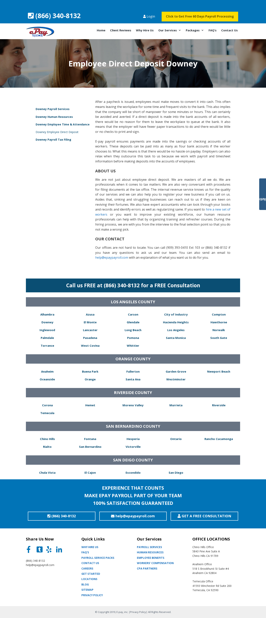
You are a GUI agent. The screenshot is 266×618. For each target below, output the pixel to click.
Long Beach (133, 330)
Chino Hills (47, 439)
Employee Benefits (150, 558)
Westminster (176, 379)
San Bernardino (90, 447)
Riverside (218, 405)
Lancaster (90, 330)
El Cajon (90, 472)
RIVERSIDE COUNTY (133, 392)
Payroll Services (149, 547)
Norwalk (218, 330)
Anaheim (47, 371)
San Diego (176, 472)
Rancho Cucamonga (218, 439)
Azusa (90, 314)
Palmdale (47, 338)
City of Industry (176, 314)
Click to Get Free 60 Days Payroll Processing (200, 16)
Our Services (167, 30)
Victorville (133, 447)
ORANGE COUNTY (133, 358)
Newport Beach (218, 371)
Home (101, 30)
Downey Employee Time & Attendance (63, 124)
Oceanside (47, 379)
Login (150, 16)
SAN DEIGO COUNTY (133, 460)
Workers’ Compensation (155, 563)
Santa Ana (133, 379)
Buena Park (90, 371)
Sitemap (87, 590)
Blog (85, 584)
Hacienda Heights (176, 322)
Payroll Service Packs (97, 558)
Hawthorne (219, 322)
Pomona (133, 338)
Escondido (133, 472)
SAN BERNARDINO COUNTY (133, 426)
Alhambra (47, 314)
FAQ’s (213, 30)
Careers (87, 568)
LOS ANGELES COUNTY (133, 301)
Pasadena (90, 338)
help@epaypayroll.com (111, 257)
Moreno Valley (133, 405)
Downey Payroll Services (53, 109)
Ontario (176, 439)
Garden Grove (176, 371)
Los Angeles (176, 330)
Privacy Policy (92, 595)
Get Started (90, 574)
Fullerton (133, 371)
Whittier (133, 345)
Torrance (47, 345)
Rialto (47, 447)
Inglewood (47, 330)
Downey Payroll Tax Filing (53, 139)
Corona (47, 405)
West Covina (90, 345)
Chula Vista (47, 472)
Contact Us (229, 30)
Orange (90, 379)
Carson (133, 314)
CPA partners (147, 568)
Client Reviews (120, 30)
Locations (89, 579)
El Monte (90, 322)
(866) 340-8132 (57, 15)
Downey (47, 322)
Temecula (47, 413)
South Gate (218, 338)
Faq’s (85, 552)
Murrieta (175, 405)
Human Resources (150, 552)
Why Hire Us (145, 30)
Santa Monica (176, 338)
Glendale (133, 322)
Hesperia (133, 439)
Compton (219, 314)
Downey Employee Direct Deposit (57, 132)
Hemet (90, 405)
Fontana (90, 439)
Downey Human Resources (54, 117)
